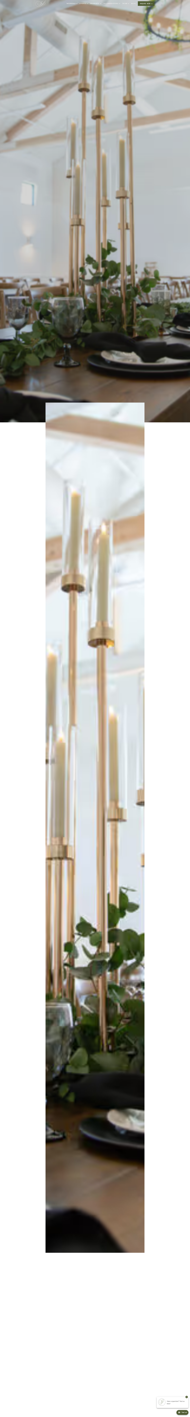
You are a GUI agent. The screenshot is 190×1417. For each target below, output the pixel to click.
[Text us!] (182, 1413)
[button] (72, 4)
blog (133, 3)
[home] (41, 3)
